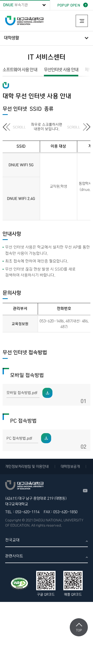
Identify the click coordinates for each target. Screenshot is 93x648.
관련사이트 (14, 556)
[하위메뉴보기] (86, 38)
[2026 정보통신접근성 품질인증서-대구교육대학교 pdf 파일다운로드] (19, 584)
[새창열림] (85, 490)
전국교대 (12, 540)
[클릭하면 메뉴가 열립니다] (82, 21)
